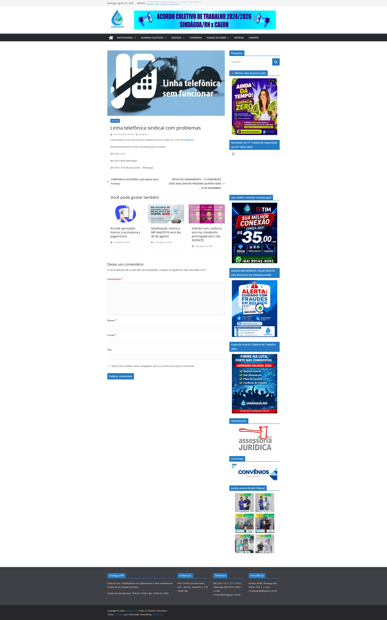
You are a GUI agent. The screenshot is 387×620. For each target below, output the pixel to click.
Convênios (196, 37)
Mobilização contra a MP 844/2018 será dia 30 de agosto (166, 232)
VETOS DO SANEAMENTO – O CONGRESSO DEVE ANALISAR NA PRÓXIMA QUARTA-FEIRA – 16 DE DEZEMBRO (195, 184)
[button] (134, 38)
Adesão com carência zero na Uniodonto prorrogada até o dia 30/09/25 (207, 234)
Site (109, 349)
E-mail (111, 335)
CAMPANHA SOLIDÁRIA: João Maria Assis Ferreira (135, 181)
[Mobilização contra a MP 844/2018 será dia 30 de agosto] (166, 206)
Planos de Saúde (216, 37)
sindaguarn (143, 134)
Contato (254, 37)
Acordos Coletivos (152, 37)
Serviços (176, 37)
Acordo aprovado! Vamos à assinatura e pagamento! (125, 232)
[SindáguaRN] (111, 37)
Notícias (239, 37)
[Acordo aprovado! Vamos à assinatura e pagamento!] (125, 206)
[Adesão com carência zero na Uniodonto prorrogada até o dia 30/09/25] (207, 206)
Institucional (125, 37)
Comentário (115, 279)
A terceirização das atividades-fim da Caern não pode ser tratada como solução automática (174, 5)
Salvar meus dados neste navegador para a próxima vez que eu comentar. (153, 366)
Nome (111, 320)
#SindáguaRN (187, 139)
